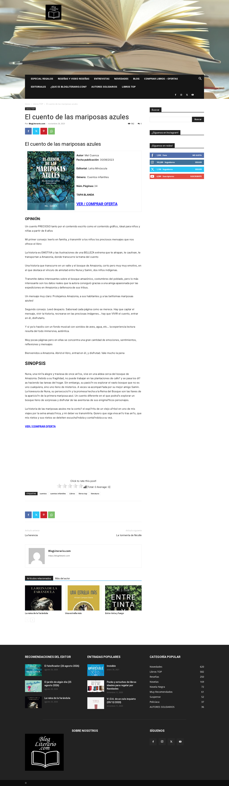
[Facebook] (175, 95)
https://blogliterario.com (59, 556)
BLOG (136, 78)
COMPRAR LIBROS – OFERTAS (161, 78)
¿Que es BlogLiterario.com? (69, 86)
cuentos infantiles (58, 493)
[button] (200, 79)
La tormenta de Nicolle (129, 535)
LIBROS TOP (129, 86)
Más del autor (62, 578)
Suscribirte (196, 176)
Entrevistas (101, 78)
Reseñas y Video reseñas (73, 78)
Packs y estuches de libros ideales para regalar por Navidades (121, 685)
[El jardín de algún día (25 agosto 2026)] (33, 686)
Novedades (121, 78)
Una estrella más (73, 613)
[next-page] (32, 620)
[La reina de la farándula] (43, 597)
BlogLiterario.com (37, 123)
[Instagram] (181, 95)
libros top (83, 493)
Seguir (198, 162)
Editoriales (38, 86)
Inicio (27, 103)
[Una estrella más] (83, 597)
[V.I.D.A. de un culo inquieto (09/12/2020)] (95, 703)
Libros (72, 493)
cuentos (43, 493)
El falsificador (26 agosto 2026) (61, 666)
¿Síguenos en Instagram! (165, 132)
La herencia (31, 535)
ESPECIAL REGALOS (42, 78)
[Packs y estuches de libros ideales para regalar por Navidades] (95, 686)
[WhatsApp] (51, 131)
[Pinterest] (43, 131)
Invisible (111, 666)
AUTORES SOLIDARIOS (104, 86)
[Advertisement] (114, 49)
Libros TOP (38, 103)
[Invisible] (95, 670)
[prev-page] (27, 620)
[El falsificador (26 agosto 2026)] (33, 670)
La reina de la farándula (36, 613)
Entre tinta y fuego (114, 613)
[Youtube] (192, 95)
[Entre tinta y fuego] (123, 597)
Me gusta (197, 155)
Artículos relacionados (39, 578)
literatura (95, 493)
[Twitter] (186, 95)
